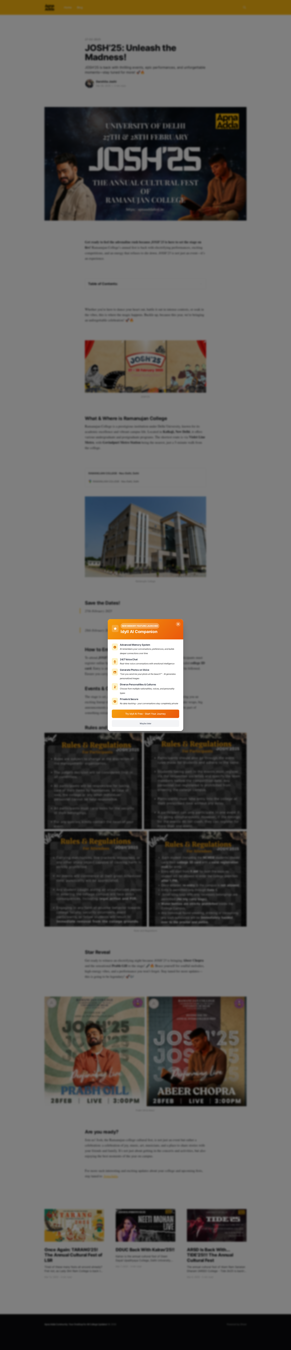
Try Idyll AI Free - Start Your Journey (145, 713)
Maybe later (145, 723)
